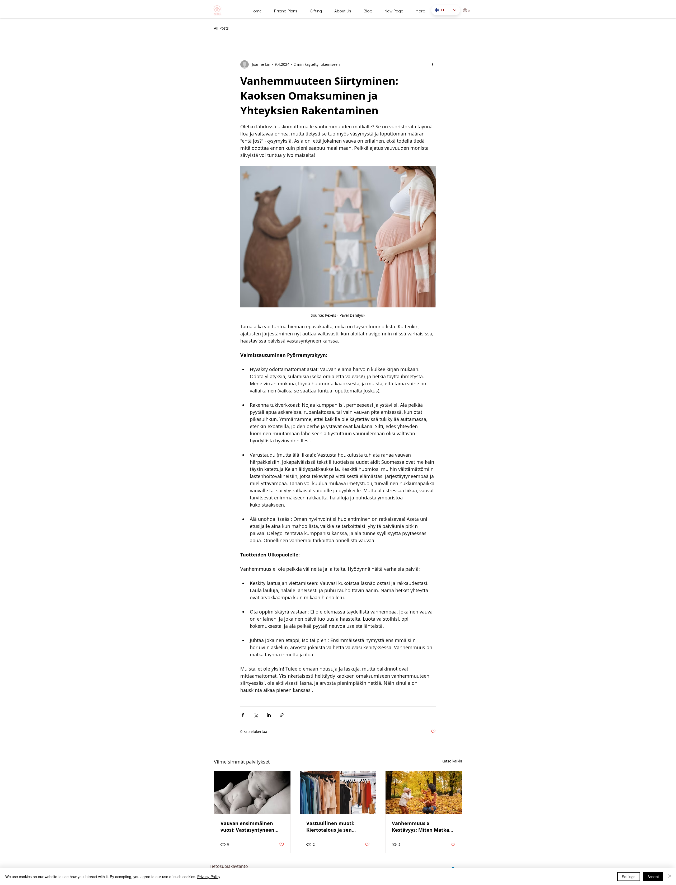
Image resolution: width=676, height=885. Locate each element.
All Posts (221, 28)
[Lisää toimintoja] (432, 64)
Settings (628, 876)
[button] (467, 10)
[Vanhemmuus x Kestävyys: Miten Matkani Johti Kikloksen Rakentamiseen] (424, 792)
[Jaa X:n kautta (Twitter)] (255, 715)
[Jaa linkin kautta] (281, 715)
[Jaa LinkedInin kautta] (268, 715)
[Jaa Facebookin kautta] (242, 715)
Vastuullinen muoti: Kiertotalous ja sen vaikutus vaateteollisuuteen (330, 826)
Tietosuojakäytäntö (229, 866)
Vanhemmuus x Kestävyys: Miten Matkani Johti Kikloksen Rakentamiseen (423, 826)
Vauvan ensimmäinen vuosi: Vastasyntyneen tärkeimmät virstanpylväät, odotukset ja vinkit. (251, 826)
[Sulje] (669, 876)
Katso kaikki (452, 761)
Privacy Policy (208, 876)
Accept (653, 876)
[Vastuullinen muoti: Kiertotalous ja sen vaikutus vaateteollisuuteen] (338, 792)
